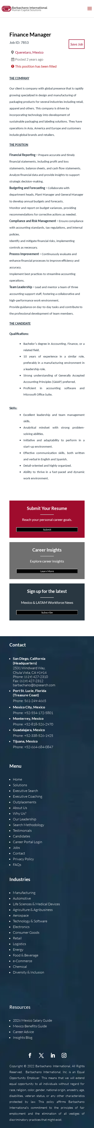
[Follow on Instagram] (64, 1055)
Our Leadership (24, 819)
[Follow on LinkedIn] (52, 1055)
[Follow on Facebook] (30, 1055)
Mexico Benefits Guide (30, 1026)
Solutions (20, 785)
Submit (47, 529)
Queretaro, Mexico (29, 52)
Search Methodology (28, 825)
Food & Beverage (25, 955)
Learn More (47, 571)
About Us (20, 808)
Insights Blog (22, 1037)
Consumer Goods (26, 932)
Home (17, 779)
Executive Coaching (27, 796)
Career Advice (23, 1032)
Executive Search (25, 790)
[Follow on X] (41, 1055)
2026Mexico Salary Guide (32, 1020)
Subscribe (47, 612)
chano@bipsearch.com (38, 685)
